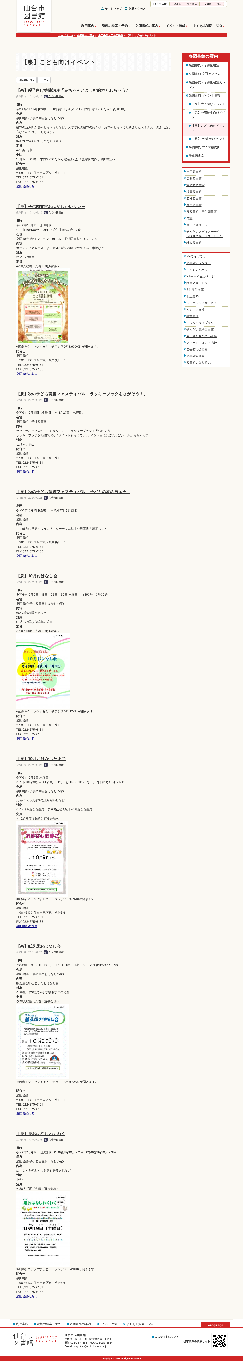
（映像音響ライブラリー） (204, 236)
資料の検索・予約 (115, 26)
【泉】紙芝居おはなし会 (38, 946)
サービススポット (198, 225)
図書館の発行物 (197, 349)
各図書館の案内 (147, 26)
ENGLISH (177, 3)
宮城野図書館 (195, 185)
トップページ (65, 35)
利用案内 (87, 26)
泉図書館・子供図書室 (110, 35)
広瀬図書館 (194, 178)
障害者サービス (197, 283)
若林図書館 (194, 198)
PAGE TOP (216, 1325)
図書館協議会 (195, 356)
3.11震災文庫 (195, 289)
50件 (43, 80)
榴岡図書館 (194, 192)
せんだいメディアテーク (203, 231)
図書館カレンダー (198, 263)
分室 (189, 218)
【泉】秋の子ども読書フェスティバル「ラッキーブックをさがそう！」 (82, 393)
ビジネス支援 (195, 309)
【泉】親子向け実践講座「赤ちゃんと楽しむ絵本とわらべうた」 (75, 90)
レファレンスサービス (201, 303)
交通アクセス (137, 8)
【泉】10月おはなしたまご (41, 758)
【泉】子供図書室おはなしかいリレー (50, 206)
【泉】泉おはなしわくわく (40, 1133)
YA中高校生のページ (200, 276)
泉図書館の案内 (26, 186)
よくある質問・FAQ (207, 26)
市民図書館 (194, 172)
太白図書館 (194, 205)
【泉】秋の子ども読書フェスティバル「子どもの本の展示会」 (73, 491)
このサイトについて (167, 1336)
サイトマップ (113, 8)
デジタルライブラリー (201, 323)
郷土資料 (192, 296)
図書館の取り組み (198, 362)
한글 (218, 3)
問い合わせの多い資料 (201, 336)
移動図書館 (194, 243)
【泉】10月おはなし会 (36, 575)
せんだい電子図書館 (200, 329)
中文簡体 (192, 3)
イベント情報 (175, 26)
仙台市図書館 (56, 96)
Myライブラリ (196, 256)
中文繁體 (207, 3)
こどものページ (197, 270)
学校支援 (192, 316)
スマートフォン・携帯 (201, 343)
